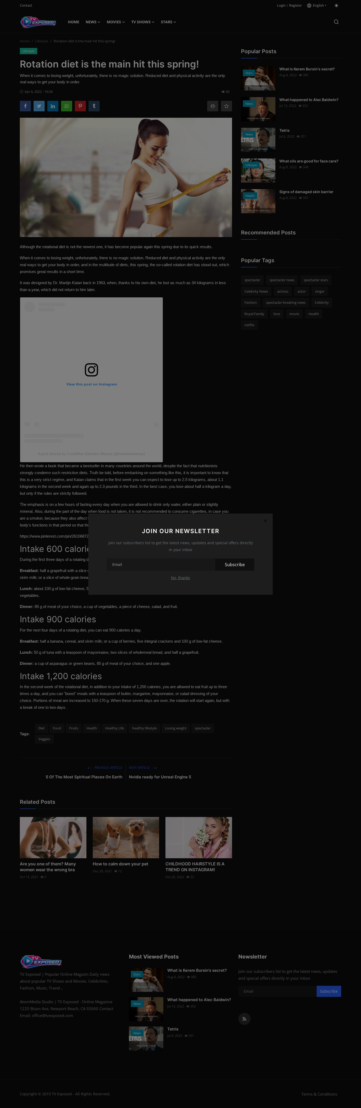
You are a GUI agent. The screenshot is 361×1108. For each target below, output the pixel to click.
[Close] (265, 521)
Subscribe (235, 564)
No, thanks (180, 577)
